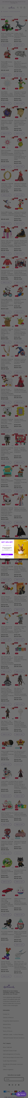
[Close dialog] (27, 540)
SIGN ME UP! (7, 554)
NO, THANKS (7, 556)
